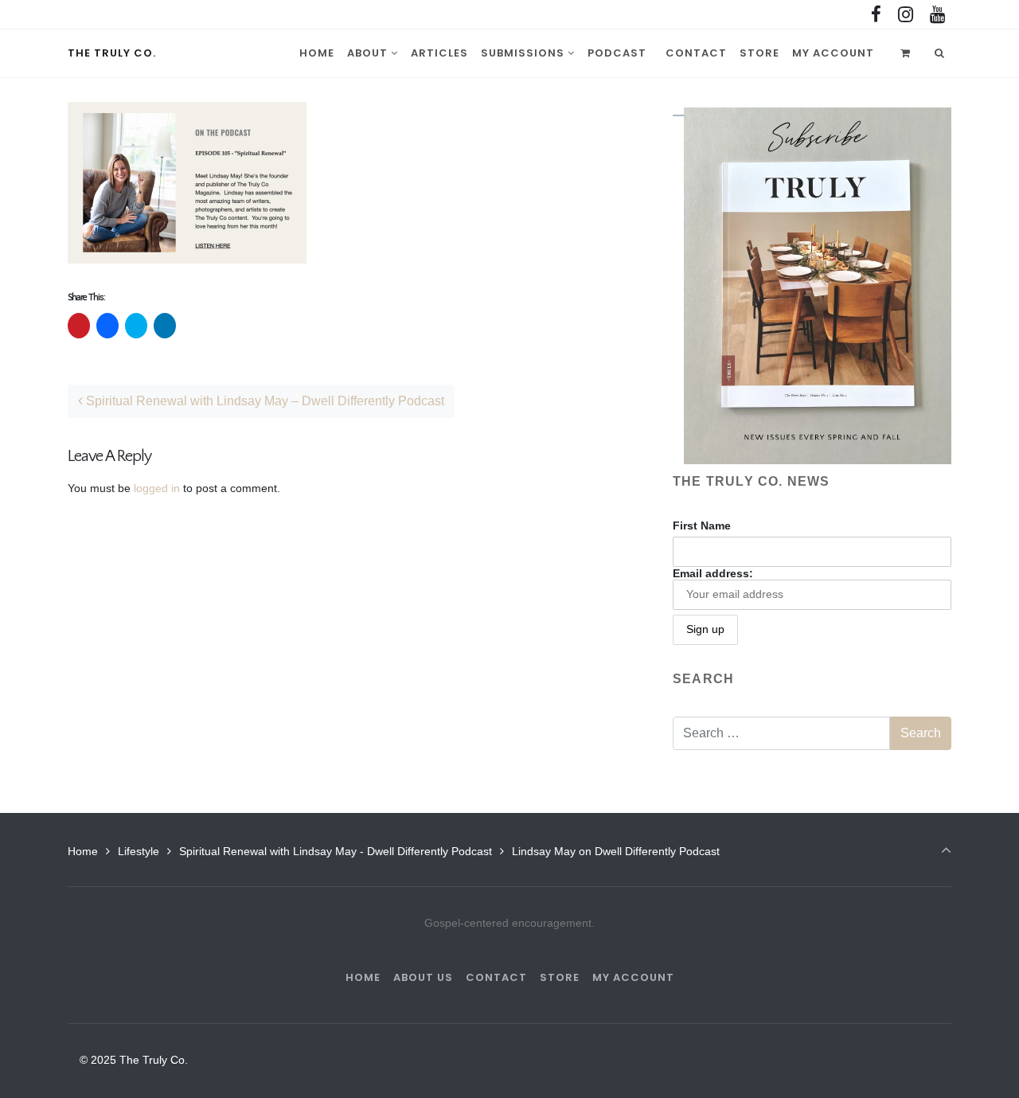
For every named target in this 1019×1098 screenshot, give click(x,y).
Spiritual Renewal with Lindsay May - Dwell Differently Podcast (335, 851)
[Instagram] (905, 15)
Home (83, 851)
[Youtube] (937, 15)
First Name (702, 525)
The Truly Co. (112, 53)
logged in (157, 488)
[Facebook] (876, 15)
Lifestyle (138, 851)
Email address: (713, 573)
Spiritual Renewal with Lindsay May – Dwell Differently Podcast (263, 401)
